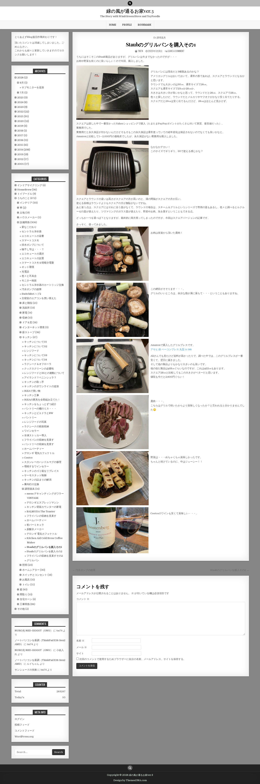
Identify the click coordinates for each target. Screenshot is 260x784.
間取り (23, 594)
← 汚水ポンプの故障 (84, 570)
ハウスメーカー (28, 217)
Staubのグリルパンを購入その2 (44, 551)
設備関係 (25, 222)
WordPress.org (24, 736)
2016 (22, 140)
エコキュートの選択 (33, 253)
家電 (24, 312)
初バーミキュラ (35, 524)
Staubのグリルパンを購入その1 (161, 44)
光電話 (25, 271)
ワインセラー (31, 430)
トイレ (26, 584)
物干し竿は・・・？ (33, 249)
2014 (23, 149)
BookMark (144, 24)
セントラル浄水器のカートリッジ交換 (43, 284)
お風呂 (26, 579)
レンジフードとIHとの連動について (44, 373)
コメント (82, 599)
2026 (22, 77)
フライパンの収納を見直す (39, 439)
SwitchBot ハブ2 (31, 293)
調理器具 (161, 37)
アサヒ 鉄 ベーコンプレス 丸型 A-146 (171, 349)
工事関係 (25, 604)
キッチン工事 (31, 395)
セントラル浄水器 (31, 231)
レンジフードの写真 (35, 421)
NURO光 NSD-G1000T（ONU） (34, 630)
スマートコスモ (30, 240)
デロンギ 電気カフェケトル (39, 453)
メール (81, 647)
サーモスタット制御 (35, 475)
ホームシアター (31, 569)
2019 (22, 125)
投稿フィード (22, 724)
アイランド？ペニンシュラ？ (40, 377)
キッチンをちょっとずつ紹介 (40, 404)
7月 (23, 92)
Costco (28, 457)
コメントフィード (24, 730)
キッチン (27, 337)
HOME (112, 24)
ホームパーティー (34, 448)
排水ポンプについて (33, 244)
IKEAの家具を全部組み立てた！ (42, 399)
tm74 (140, 51)
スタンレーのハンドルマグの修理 (42, 462)
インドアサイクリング (29, 185)
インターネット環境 (33, 327)
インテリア (26, 202)
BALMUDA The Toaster (41, 511)
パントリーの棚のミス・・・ (40, 408)
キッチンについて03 (35, 355)
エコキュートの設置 (33, 258)
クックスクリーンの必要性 (39, 368)
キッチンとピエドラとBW (38, 413)
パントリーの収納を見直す (39, 444)
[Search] (130, 3)
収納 (24, 317)
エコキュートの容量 (33, 236)
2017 (22, 135)
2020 (23, 121)
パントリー (30, 417)
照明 (24, 565)
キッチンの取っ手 (34, 381)
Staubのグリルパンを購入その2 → (229, 570)
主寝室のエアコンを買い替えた (39, 298)
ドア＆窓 (27, 322)
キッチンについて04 (35, 359)
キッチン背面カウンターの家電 (44, 506)
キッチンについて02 (35, 346)
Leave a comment (176, 51)
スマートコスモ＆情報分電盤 (38, 262)
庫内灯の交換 (31, 484)
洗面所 (26, 307)
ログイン (20, 719)
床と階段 (27, 303)
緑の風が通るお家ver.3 (130, 11)
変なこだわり (29, 227)
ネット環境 (28, 267)
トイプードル (24, 193)
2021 (23, 116)
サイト (80, 653)
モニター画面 (29, 280)
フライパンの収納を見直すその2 (45, 555)
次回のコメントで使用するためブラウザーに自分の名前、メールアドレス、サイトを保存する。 (132, 659)
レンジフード (31, 350)
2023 (22, 107)
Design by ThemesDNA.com (130, 780)
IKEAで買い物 (32, 390)
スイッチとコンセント (34, 574)
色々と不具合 (29, 276)
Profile (127, 24)
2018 (22, 130)
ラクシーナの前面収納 (36, 426)
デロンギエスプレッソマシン (43, 502)
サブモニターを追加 (33, 87)
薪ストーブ (28, 332)
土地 (22, 212)
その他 (21, 608)
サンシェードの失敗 (26, 669)
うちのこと (23, 198)
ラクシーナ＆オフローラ (37, 364)
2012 (22, 159)
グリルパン (33, 560)
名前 (80, 640)
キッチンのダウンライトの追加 (41, 386)
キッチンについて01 (35, 341)
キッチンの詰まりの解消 (37, 479)
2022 (23, 111)
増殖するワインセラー (36, 466)
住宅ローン (26, 599)
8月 (23, 82)
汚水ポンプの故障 (31, 289)
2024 (22, 102)
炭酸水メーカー (35, 529)
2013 (22, 154)
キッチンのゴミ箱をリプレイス (41, 471)
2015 (22, 144)
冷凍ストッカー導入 (35, 435)
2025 (22, 97)
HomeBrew (24, 189)
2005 (23, 163)
